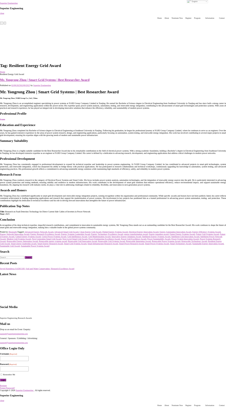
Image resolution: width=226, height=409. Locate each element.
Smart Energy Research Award (50, 244)
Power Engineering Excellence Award (104, 239)
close (2, 13)
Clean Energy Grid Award (90, 232)
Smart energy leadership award (23, 244)
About (166, 18)
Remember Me (9, 375)
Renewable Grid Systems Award (111, 241)
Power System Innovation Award (185, 239)
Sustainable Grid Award (10, 246)
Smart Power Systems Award (157, 244)
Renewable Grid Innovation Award (82, 241)
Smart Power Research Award (131, 244)
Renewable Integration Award (138, 241)
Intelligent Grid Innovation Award (185, 237)
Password (8, 364)
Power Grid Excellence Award (133, 239)
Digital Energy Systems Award (115, 232)
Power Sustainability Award (158, 239)
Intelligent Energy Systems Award (156, 237)
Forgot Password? (7, 388)
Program (197, 18)
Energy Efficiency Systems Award (206, 232)
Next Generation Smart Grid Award (46, 239)
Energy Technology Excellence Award (107, 234)
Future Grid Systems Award (207, 234)
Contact (222, 18)
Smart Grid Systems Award (75, 244)
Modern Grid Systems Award (19, 239)
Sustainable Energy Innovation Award (208, 244)
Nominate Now (177, 18)
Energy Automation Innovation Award (175, 232)
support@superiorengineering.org (14, 334)
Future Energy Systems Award (182, 234)
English (194, 1)
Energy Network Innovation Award (14, 234)
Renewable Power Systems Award (166, 241)
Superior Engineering (9, 3)
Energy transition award (159, 234)
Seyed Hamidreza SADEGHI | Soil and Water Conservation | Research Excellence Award (37, 269)
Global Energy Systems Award (28, 237)
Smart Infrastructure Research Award (102, 244)
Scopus (2, 119)
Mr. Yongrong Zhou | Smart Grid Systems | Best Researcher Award (44, 80)
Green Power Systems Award (54, 237)
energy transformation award (136, 234)
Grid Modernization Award (99, 237)
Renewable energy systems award (53, 241)
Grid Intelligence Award (77, 237)
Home (159, 18)
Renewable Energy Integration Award (22, 241)
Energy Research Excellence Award (45, 234)
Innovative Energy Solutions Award (126, 237)
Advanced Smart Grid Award (66, 232)
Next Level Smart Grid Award (74, 239)
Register (188, 18)
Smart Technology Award (180, 244)
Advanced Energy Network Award (38, 232)
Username (8, 354)
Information (209, 18)
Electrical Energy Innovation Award (144, 232)
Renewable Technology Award (194, 241)
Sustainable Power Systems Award (35, 246)
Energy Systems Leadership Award (75, 234)
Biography (13, 232)
